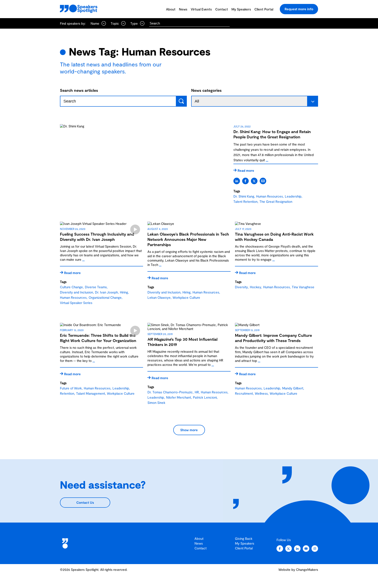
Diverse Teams (96, 287)
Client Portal (263, 9)
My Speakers (241, 9)
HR (197, 392)
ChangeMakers (307, 570)
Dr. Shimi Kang (243, 196)
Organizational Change (105, 297)
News (183, 9)
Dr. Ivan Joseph (106, 292)
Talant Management (90, 393)
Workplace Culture (186, 297)
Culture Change (71, 287)
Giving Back (243, 538)
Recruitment (244, 393)
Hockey (255, 287)
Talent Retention (245, 201)
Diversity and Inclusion (76, 292)
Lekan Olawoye (159, 297)
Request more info (299, 9)
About (170, 9)
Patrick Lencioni (205, 397)
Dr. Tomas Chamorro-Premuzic (170, 392)
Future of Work (71, 388)
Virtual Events (201, 9)
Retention (67, 393)
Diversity (241, 287)
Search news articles (79, 90)
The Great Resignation (275, 201)
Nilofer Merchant (178, 397)
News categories (206, 90)
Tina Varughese (303, 287)
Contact (221, 9)
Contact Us (85, 502)
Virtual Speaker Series (76, 303)
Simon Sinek (156, 403)
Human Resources (269, 196)
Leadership (293, 196)
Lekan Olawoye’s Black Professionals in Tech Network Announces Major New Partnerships (188, 239)
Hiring (124, 292)
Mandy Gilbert (292, 388)
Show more (189, 430)
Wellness (261, 393)
